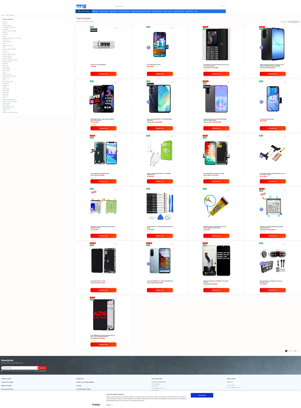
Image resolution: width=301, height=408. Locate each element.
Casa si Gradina (6, 69)
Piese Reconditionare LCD (9, 99)
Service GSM (5, 105)
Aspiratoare (5, 63)
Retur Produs (113, 11)
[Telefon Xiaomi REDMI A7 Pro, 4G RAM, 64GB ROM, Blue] (160, 260)
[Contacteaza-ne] (221, 6)
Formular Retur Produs (83, 389)
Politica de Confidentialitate (40, 370)
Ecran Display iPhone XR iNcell (267, 119)
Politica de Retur (6, 385)
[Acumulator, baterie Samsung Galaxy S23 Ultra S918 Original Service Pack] (103, 206)
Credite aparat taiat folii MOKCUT (98, 64)
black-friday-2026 (178, 11)
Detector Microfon (7, 74)
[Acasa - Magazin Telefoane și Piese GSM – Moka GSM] (84, 6)
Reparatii (4, 23)
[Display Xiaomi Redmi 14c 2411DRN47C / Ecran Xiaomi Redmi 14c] (216, 260)
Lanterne (4, 87)
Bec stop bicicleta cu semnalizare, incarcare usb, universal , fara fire (271, 281)
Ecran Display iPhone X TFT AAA (98, 281)
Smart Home (5, 40)
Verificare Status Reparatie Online (141, 11)
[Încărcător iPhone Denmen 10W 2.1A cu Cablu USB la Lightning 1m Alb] (160, 153)
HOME (4, 36)
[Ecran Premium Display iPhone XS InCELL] (103, 153)
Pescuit (4, 97)
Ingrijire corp (5, 85)
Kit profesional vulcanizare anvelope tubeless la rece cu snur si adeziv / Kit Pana (272, 174)
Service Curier (104, 11)
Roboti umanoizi (6, 103)
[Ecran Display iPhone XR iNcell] (273, 98)
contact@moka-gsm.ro (234, 387)
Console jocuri (6, 70)
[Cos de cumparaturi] (224, 6)
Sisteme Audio (6, 108)
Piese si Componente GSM (9, 31)
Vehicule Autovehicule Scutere (10, 112)
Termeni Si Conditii (7, 382)
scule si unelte (167, 11)
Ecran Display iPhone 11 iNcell (153, 64)
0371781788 (232, 385)
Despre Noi (80, 378)
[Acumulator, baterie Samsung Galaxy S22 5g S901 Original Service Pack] (273, 206)
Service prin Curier (7, 389)
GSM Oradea (189, 11)
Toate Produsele (85, 11)
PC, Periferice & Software (8, 27)
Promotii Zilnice (157, 11)
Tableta (4, 110)
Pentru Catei (5, 90)
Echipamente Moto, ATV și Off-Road (11, 38)
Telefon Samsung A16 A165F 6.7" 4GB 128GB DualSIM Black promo (159, 120)
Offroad (4, 43)
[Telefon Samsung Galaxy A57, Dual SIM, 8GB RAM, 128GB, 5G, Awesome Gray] (216, 98)
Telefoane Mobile (6, 25)
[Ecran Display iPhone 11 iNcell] (160, 44)
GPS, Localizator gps (7, 81)
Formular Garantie (124, 11)
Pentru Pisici (5, 94)
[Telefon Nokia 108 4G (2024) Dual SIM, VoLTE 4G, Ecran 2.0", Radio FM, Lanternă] (216, 44)
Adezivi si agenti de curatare (9, 59)
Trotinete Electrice (7, 41)
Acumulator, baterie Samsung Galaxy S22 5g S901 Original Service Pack (271, 227)
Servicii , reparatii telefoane (9, 49)
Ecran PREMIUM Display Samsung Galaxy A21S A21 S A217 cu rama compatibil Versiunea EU (103, 336)
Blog (196, 11)
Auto (3, 47)
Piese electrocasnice (7, 45)
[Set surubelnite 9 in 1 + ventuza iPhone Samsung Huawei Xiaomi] (160, 206)
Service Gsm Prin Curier (8, 106)
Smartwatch (5, 29)
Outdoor (4, 50)
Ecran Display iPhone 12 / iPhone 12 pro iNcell (213, 173)
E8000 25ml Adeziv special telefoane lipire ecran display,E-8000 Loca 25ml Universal (214, 227)
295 (295, 351)
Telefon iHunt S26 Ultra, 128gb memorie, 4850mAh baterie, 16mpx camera (102, 120)
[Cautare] (185, 6)
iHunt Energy (5, 83)
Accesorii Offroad (6, 56)
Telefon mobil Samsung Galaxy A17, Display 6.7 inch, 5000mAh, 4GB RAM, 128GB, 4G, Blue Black (272, 65)
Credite (4, 72)
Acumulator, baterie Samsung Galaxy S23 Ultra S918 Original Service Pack (103, 227)
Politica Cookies (6, 378)
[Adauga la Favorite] (115, 27)
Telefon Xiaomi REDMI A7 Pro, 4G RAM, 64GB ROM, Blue (160, 281)
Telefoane (95, 11)
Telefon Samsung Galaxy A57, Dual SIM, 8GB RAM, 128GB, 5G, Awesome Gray (215, 120)
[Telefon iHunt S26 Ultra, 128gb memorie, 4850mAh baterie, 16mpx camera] (103, 98)
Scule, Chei (5, 34)
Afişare (108, 405)
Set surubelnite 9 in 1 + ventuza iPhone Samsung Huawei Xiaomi (160, 227)
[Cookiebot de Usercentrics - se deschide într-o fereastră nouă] (96, 405)
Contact (79, 385)
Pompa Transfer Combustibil (9, 101)
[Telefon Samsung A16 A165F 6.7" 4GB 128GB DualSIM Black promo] (160, 98)
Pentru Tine (5, 96)
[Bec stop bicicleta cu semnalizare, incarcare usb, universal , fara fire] (273, 260)
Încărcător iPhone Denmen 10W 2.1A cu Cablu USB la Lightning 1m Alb (159, 174)
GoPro (4, 79)
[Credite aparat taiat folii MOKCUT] (103, 44)
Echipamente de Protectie (9, 76)
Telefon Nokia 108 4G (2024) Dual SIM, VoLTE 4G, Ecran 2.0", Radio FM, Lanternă (216, 65)
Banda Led (5, 65)
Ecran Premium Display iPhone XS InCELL (100, 173)
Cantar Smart (5, 52)
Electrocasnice (6, 78)
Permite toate (202, 395)
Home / (3, 15)
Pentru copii (5, 92)
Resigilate (4, 32)
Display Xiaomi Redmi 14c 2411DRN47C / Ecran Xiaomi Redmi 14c (215, 281)
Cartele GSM (5, 67)
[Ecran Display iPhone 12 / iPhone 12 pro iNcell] (216, 153)
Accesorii (4, 22)
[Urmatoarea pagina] (298, 351)
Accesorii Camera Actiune (9, 54)
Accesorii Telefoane (7, 58)
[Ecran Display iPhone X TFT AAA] (103, 260)
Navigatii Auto (6, 88)
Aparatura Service (7, 61)
